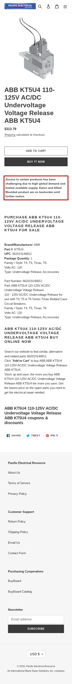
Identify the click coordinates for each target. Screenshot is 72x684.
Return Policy (17, 521)
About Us (14, 472)
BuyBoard (14, 581)
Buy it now (36, 161)
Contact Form (17, 553)
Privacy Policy (17, 493)
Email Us (14, 542)
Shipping (9, 134)
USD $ (35, 654)
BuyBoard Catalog (20, 591)
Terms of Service (19, 483)
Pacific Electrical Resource (40, 666)
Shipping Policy (18, 532)
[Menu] (65, 6)
